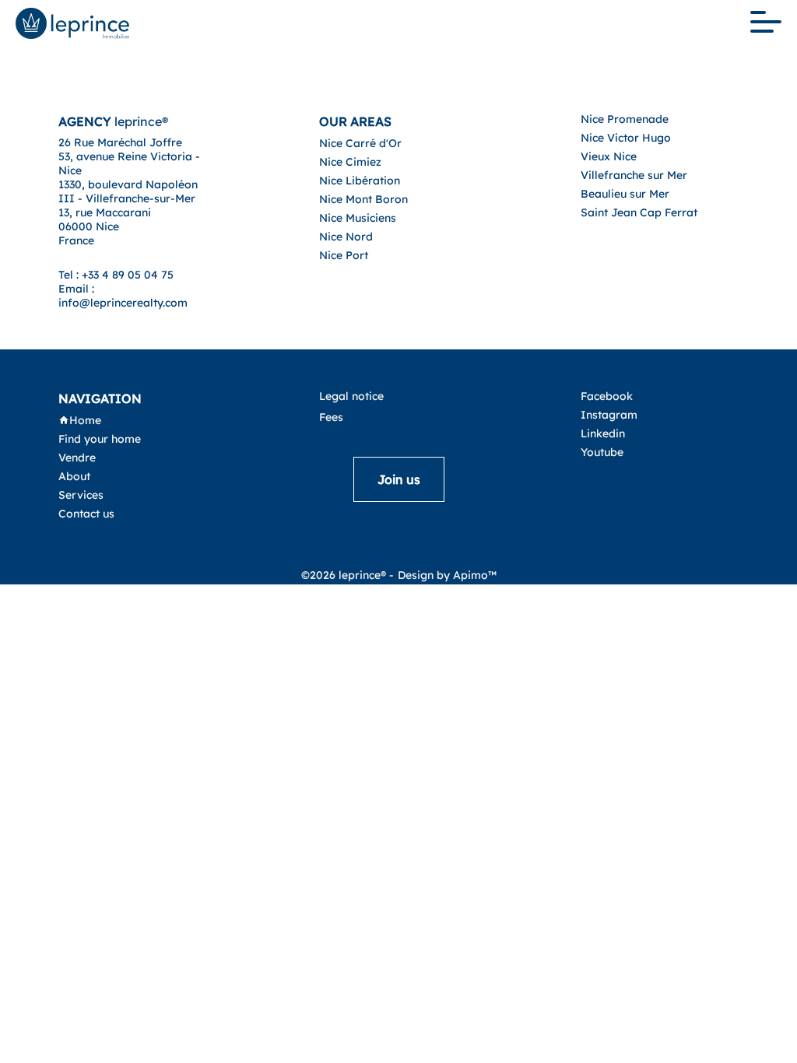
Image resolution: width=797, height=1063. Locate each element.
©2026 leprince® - (347, 575)
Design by (447, 575)
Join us (398, 479)
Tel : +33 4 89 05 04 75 (116, 275)
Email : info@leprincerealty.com (123, 296)
